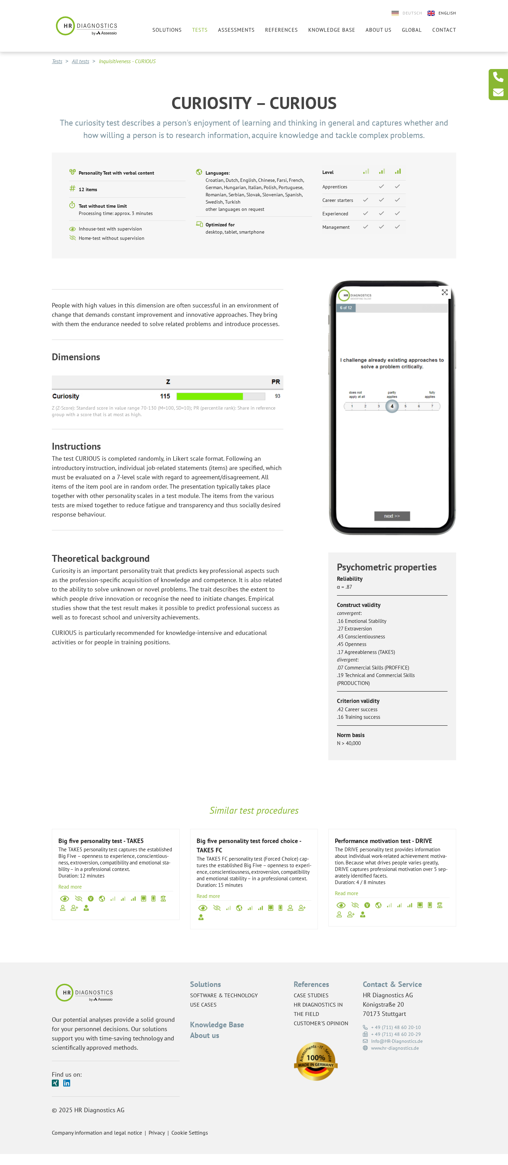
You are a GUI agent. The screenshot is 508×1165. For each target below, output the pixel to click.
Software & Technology (224, 995)
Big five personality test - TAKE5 (101, 841)
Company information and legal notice (97, 1132)
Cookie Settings (189, 1132)
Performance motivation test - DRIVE (383, 841)
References (281, 30)
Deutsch (412, 13)
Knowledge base (331, 30)
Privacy (157, 1132)
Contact (444, 30)
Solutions (167, 30)
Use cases (203, 1004)
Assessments (236, 30)
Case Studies (311, 995)
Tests (200, 30)
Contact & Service (392, 984)
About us (379, 30)
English (447, 13)
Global (412, 30)
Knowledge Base (217, 1024)
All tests (80, 61)
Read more (70, 886)
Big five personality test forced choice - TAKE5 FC (249, 845)
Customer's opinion (321, 1023)
